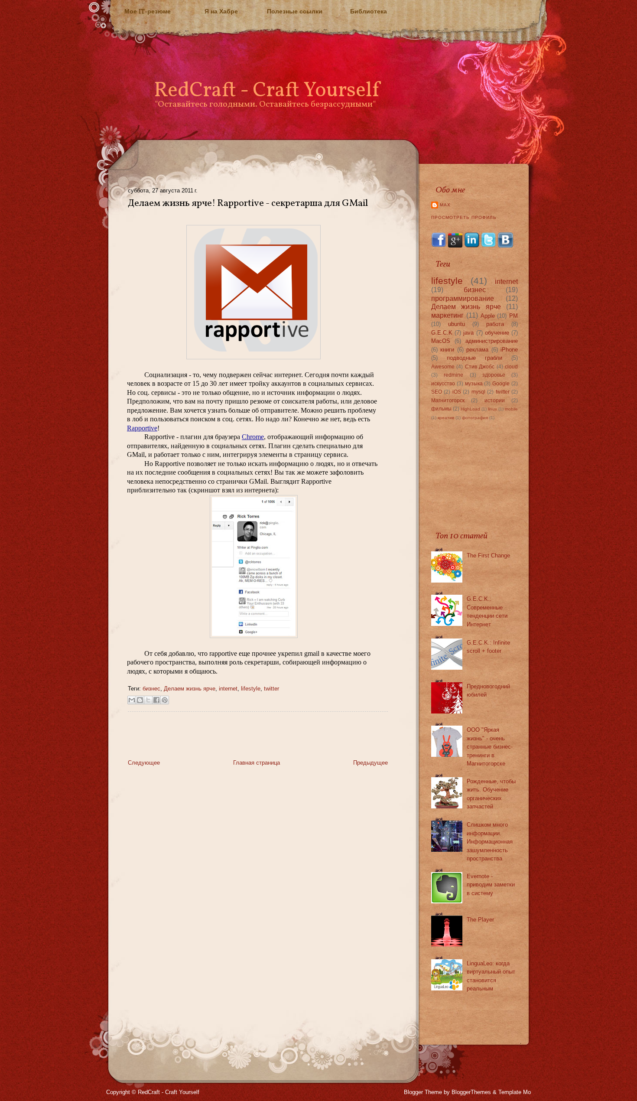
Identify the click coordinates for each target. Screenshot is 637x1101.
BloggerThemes (471, 1092)
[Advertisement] (229, 738)
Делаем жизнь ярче (189, 688)
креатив (446, 417)
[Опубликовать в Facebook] (156, 700)
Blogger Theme (423, 1092)
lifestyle (250, 688)
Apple (488, 316)
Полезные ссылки (294, 11)
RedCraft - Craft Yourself (266, 90)
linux (492, 409)
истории (494, 400)
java (468, 332)
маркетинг (447, 315)
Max (445, 204)
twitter (271, 688)
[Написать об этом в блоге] (140, 700)
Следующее (144, 762)
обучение (497, 332)
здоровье (493, 375)
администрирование (491, 341)
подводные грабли (474, 358)
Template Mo (514, 1092)
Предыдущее (370, 762)
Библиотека (368, 11)
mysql (478, 391)
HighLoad (470, 409)
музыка (474, 383)
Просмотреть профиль (464, 217)
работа (495, 324)
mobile (511, 409)
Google (501, 383)
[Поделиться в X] (148, 700)
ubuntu (456, 324)
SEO (436, 391)
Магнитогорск (448, 400)
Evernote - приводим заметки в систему (491, 884)
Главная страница (256, 762)
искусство (443, 383)
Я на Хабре (221, 11)
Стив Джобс (479, 366)
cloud (511, 366)
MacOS (440, 341)
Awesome (443, 366)
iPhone (509, 349)
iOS (456, 391)
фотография (475, 417)
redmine (453, 375)
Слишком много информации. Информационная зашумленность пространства (490, 841)
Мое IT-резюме (147, 11)
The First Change (488, 555)
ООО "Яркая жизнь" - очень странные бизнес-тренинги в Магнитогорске (490, 746)
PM (513, 316)
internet (228, 688)
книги (447, 349)
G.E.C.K (441, 332)
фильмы (441, 408)
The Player (480, 919)
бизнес (151, 688)
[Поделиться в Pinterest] (164, 700)
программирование (462, 298)
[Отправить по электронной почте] (131, 700)
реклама (477, 349)
